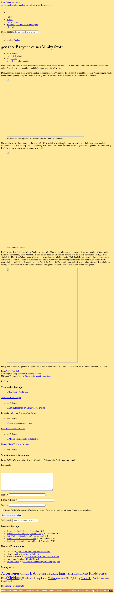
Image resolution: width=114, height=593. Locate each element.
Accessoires (10, 573)
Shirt (68, 578)
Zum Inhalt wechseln (10, 2)
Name (4, 495)
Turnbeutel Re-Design (11, 397)
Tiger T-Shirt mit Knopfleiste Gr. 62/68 (33, 551)
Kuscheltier (28, 578)
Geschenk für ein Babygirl (27, 554)
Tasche (96, 578)
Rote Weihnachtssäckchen (13, 428)
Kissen (103, 573)
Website (4, 505)
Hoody (79, 574)
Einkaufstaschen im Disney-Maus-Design (19, 413)
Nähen (10, 19)
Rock (58, 578)
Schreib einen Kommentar (18, 61)
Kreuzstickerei (13, 22)
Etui (47, 574)
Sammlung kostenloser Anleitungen (22, 24)
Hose (85, 573)
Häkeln (10, 17)
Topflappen (104, 578)
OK (111, 590)
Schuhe (63, 578)
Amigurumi (24, 574)
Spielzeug (75, 578)
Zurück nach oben (9, 581)
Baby (3, 371)
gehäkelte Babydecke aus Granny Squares (34, 376)
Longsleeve (40, 578)
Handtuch (53, 574)
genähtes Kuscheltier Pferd (29, 373)
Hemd (74, 574)
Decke (9, 371)
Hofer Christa (13, 561)
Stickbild (86, 578)
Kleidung (14, 578)
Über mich (11, 27)
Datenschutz (18, 586)
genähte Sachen (13, 40)
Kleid (4, 578)
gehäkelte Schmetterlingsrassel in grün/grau (41, 561)
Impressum (6, 586)
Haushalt (15, 371)
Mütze (52, 578)
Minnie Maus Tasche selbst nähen (16, 444)
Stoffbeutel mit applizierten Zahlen (22, 541)
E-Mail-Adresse (9, 500)
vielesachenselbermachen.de (41, 5)
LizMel (14, 58)
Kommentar (6, 465)
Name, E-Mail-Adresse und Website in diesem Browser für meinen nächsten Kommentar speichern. (48, 510)
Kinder (94, 573)
